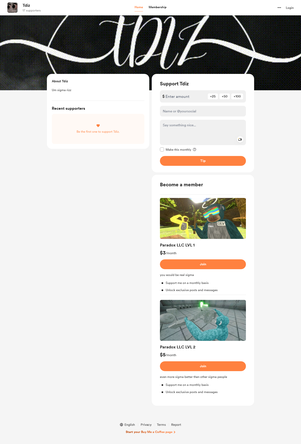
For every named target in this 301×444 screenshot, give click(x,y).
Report (176, 425)
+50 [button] (224, 96)
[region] (203, 123)
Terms (161, 425)
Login (290, 8)
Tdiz (26, 5)
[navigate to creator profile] (12, 7)
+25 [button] (213, 96)
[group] (203, 246)
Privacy (146, 425)
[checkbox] (175, 149)
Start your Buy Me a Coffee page (149, 432)
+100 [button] (237, 96)
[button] (139, 7)
